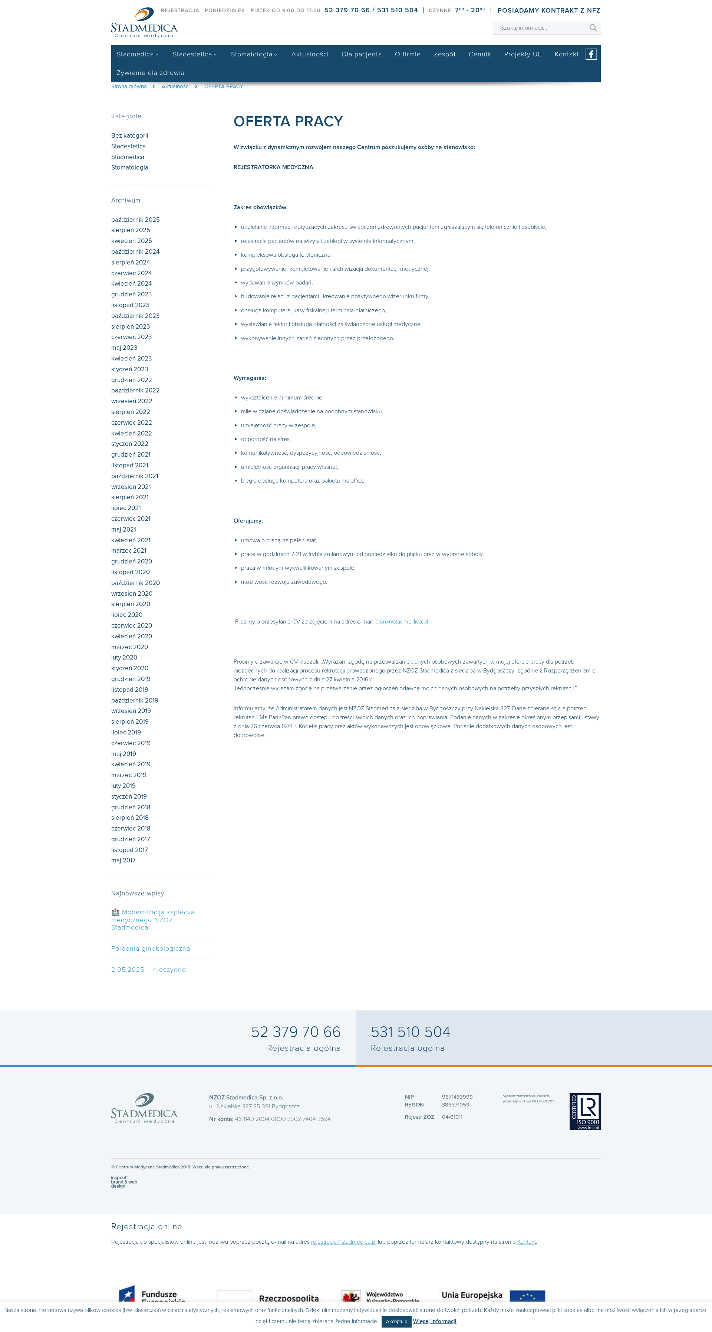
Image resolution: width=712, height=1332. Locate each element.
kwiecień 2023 (131, 358)
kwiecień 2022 (131, 433)
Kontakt (567, 54)
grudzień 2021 (131, 454)
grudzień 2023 (131, 294)
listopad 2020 (130, 572)
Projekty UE (523, 54)
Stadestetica (192, 54)
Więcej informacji (434, 1321)
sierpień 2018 (130, 818)
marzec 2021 (128, 551)
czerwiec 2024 (131, 273)
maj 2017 (123, 860)
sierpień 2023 (130, 326)
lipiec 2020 (126, 615)
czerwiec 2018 (131, 828)
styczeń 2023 (129, 369)
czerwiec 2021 (131, 519)
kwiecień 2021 (131, 540)
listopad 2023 (130, 305)
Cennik (480, 54)
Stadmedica (135, 54)
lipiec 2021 (126, 508)
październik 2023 (135, 316)
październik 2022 (135, 390)
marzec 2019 (128, 775)
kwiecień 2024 (131, 283)
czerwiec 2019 (131, 743)
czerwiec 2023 (131, 337)
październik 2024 (135, 252)
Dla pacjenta (362, 54)
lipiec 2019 (126, 732)
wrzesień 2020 (131, 594)
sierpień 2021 (130, 497)
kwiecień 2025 (131, 241)
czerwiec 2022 (131, 423)
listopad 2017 (129, 850)
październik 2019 (134, 700)
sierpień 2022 (130, 412)
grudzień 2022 (131, 380)
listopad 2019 (129, 690)
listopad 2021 (129, 465)
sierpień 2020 (130, 604)
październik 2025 (135, 220)
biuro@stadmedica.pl (401, 621)
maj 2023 (124, 348)
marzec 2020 (129, 647)
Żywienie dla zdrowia (151, 73)
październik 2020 (135, 583)
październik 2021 (134, 476)
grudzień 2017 (130, 839)
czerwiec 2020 (131, 625)
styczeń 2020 (129, 668)
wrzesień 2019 (131, 711)
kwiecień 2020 (131, 636)
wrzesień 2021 (131, 487)
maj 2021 (123, 529)
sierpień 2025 (130, 230)
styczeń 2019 (129, 796)
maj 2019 (123, 754)
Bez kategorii (129, 135)
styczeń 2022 (129, 444)
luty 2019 (123, 786)
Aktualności (310, 54)
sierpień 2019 (130, 722)
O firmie (408, 54)
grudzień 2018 (131, 807)
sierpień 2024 (130, 262)
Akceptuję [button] (396, 1322)
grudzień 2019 (131, 679)
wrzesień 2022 (131, 401)
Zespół (445, 54)
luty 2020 (124, 657)
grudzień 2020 (131, 561)
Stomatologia (252, 54)
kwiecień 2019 (131, 764)
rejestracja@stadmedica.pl (343, 1242)
